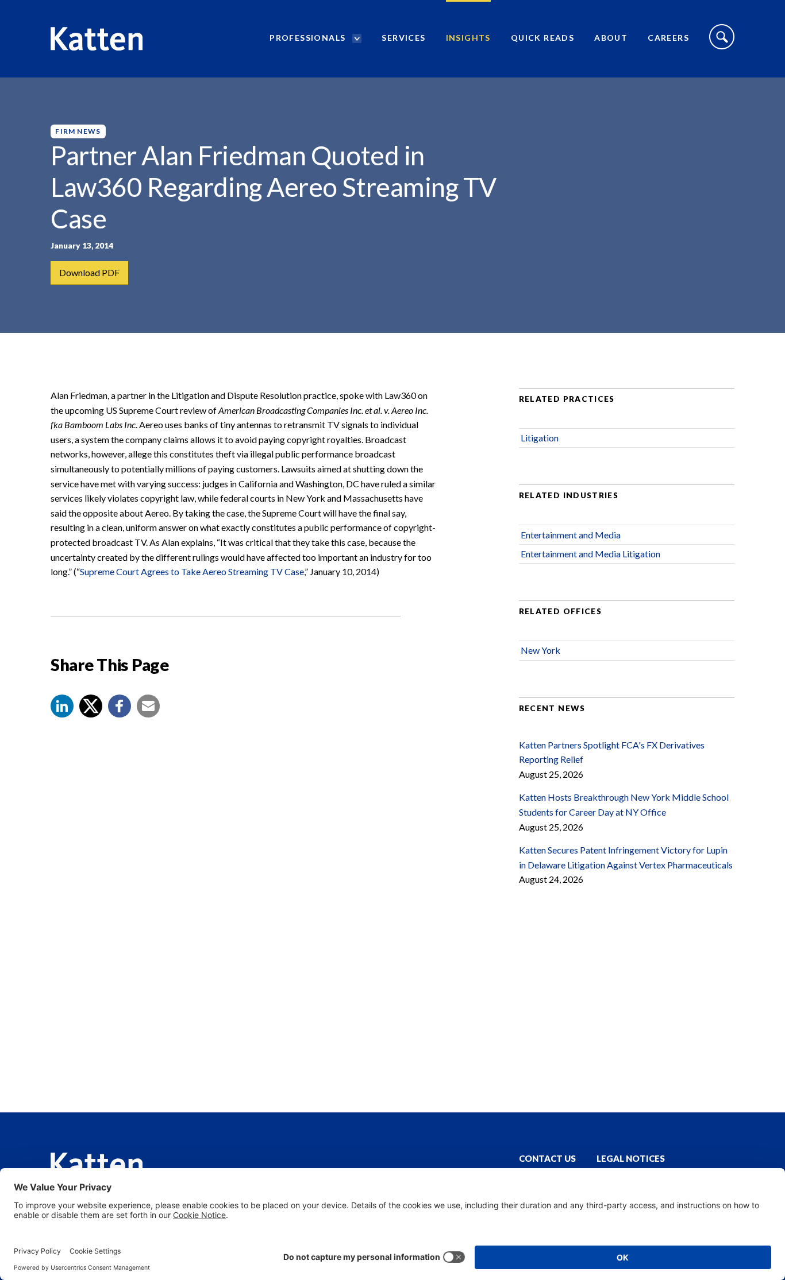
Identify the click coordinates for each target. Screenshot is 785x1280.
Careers (668, 37)
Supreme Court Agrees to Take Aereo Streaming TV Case (192, 571)
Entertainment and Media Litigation (590, 553)
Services (403, 37)
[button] (62, 706)
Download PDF (89, 272)
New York (540, 650)
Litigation (540, 437)
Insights (468, 37)
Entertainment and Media (571, 534)
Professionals (307, 37)
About (611, 37)
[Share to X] (90, 706)
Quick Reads (542, 37)
